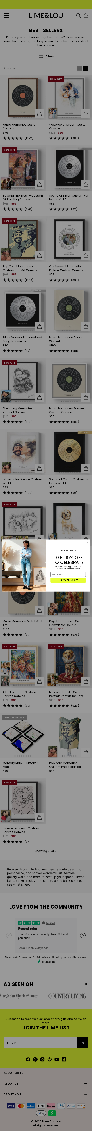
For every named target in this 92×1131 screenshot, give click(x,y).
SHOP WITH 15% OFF (68, 580)
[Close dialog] (88, 542)
